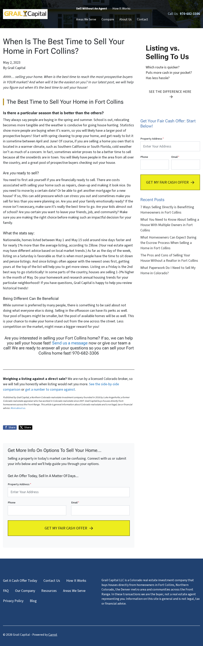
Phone (11, 502)
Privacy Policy (13, 600)
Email (75, 502)
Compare (108, 19)
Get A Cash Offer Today (20, 580)
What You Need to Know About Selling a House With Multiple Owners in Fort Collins (169, 225)
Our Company (25, 590)
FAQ (6, 590)
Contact (142, 19)
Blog (33, 600)
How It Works (121, 8)
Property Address (19, 484)
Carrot (52, 635)
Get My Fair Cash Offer (66, 528)
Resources (49, 590)
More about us (18, 408)
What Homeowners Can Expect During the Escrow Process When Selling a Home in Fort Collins (168, 243)
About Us (125, 19)
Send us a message (70, 343)
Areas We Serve (86, 19)
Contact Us (51, 580)
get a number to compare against (50, 389)
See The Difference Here (170, 91)
